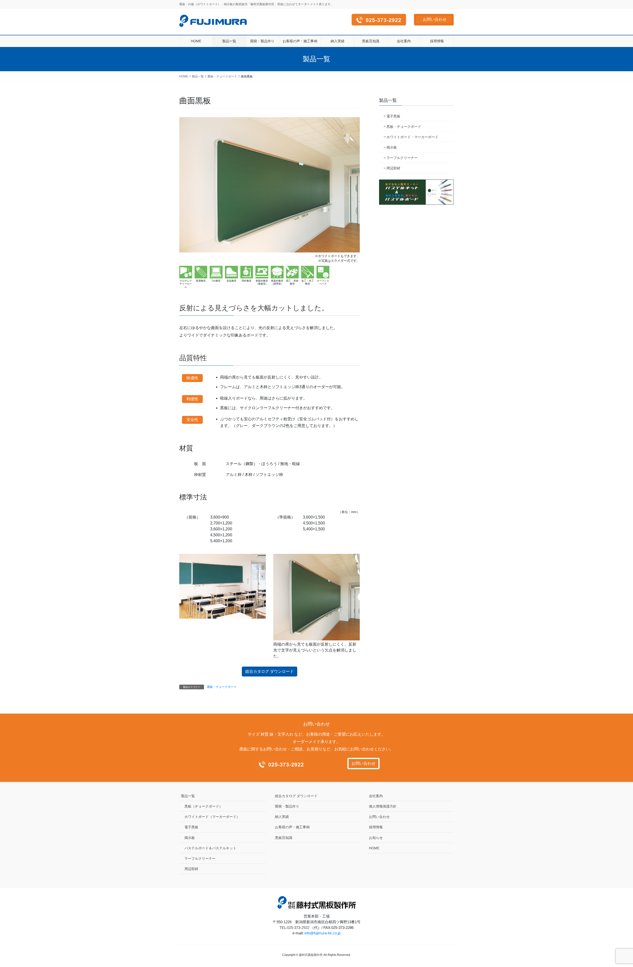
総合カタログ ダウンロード (269, 671)
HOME (374, 848)
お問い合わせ (435, 19)
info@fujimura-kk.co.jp (322, 933)
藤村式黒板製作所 (311, 955)
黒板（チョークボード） (203, 806)
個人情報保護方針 (383, 806)
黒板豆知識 (283, 838)
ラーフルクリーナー (402, 158)
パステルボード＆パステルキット (210, 848)
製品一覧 (188, 796)
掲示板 (391, 147)
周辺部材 (393, 168)
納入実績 (282, 817)
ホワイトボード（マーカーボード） (212, 817)
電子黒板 (393, 116)
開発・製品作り (287, 806)
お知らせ (376, 838)
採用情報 (376, 827)
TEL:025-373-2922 (294, 927)
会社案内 (376, 796)
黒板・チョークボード (222, 687)
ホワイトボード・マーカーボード (412, 137)
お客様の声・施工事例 (292, 827)
